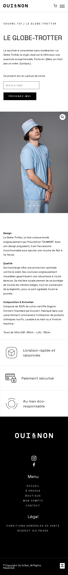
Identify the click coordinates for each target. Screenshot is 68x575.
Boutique (33, 495)
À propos (33, 490)
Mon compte (33, 500)
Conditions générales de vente (33, 525)
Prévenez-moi (20, 96)
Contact (33, 505)
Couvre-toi (12, 23)
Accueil (33, 486)
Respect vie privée (33, 530)
